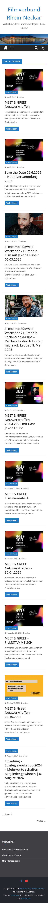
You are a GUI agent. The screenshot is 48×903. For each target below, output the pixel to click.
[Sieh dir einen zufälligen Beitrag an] (42, 48)
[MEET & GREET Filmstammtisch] (24, 471)
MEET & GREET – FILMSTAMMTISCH (18, 640)
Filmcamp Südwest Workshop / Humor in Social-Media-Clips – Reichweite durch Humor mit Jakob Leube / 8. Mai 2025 (24, 339)
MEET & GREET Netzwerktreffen (17, 104)
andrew (21, 97)
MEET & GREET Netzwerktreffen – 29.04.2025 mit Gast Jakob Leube (20, 421)
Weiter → (41, 820)
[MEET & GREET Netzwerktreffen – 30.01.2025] (24, 541)
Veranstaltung (11, 92)
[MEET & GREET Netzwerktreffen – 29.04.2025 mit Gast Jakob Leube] (24, 393)
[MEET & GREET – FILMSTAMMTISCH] (24, 615)
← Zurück (7, 814)
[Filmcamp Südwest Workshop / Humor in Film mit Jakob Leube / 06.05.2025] (24, 224)
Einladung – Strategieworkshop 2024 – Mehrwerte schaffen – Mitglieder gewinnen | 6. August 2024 (23, 769)
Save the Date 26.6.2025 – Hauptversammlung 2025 (23, 176)
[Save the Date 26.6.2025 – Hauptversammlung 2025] (24, 150)
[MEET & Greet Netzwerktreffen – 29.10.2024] (24, 686)
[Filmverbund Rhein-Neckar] (5, 48)
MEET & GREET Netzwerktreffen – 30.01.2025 (18, 568)
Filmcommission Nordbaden (15, 849)
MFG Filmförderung (11, 861)
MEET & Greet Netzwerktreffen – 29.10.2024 (18, 712)
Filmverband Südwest (12, 855)
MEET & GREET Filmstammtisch (17, 496)
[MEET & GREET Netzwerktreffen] (24, 80)
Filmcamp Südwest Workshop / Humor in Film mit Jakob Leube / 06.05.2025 (22, 252)
